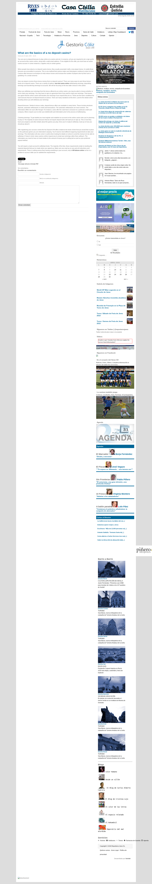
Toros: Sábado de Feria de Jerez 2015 (110, 315)
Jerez (76, 35)
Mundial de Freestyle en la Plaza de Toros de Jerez (111, 307)
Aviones (102, 840)
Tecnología (47, 35)
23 (110, 274)
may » (126, 279)
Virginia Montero (121, 494)
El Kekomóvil (111, 822)
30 (110, 277)
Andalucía (100, 32)
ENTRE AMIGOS (101, 86)
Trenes (120, 840)
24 (115, 274)
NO (100, 245)
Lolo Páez (123, 506)
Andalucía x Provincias (62, 35)
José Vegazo (118, 467)
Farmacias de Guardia (133, 840)
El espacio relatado (114, 815)
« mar (104, 279)
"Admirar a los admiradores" (107, 496)
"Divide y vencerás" (104, 457)
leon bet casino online (62, 83)
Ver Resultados (115, 253)
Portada (22, 32)
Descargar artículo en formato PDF (28, 164)
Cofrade (102, 35)
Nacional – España (26, 35)
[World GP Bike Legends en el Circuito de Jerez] (130, 292)
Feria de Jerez (49, 32)
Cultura (93, 35)
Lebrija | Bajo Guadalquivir (117, 32)
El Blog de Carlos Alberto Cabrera (114, 789)
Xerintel (128, 858)
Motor (60, 32)
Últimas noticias (103, 97)
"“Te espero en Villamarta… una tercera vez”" (114, 469)
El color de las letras (115, 807)
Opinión (111, 35)
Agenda (146, 840)
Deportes (84, 35)
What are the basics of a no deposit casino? (44, 52)
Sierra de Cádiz (88, 32)
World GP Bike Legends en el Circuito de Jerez (108, 291)
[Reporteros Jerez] (41, 20)
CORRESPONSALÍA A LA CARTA (28, 29)
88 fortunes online (78, 150)
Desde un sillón (112, 780)
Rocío (67, 32)
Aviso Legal (115, 850)
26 (126, 274)
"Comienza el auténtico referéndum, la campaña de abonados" (111, 510)
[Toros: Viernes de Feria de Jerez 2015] (130, 323)
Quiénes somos (105, 850)
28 (99, 277)
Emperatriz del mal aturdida (111, 830)
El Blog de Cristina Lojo (116, 799)
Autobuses (111, 840)
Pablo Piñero (123, 479)
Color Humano (111, 772)
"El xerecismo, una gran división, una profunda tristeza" (111, 483)
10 (115, 270)
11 (120, 270)
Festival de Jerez (34, 32)
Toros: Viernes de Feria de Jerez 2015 (110, 322)
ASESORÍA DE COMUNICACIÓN (51, 29)
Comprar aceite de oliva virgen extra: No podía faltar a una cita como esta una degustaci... (118, 167)
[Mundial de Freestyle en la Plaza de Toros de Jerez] (130, 308)
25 (120, 274)
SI (99, 241)
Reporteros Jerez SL (118, 846)
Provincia (76, 32)
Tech (38, 35)
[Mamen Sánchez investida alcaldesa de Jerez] (130, 300)
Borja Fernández (124, 454)
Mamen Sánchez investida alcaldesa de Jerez (111, 299)
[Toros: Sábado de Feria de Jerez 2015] (130, 316)
